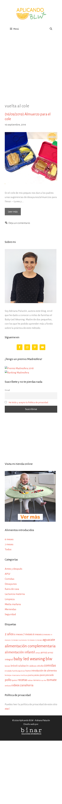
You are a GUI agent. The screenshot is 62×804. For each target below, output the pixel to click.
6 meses (9, 539)
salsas (30, 680)
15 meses (31, 640)
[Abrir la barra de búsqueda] (51, 29)
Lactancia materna (15, 594)
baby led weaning (29, 659)
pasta (30, 675)
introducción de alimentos (44, 670)
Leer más (14, 212)
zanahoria (26, 685)
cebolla (40, 666)
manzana (16, 675)
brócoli (14, 666)
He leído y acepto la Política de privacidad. (28, 402)
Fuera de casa (12, 589)
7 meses (9, 544)
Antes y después (13, 568)
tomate (52, 680)
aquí (7, 708)
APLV (7, 573)
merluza (23, 675)
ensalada (8, 671)
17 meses (38, 640)
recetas (22, 680)
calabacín (23, 665)
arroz (44, 652)
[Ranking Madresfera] (17, 372)
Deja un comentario (19, 223)
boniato (7, 666)
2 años (9, 634)
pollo (8, 680)
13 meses (14, 640)
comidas (50, 665)
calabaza (32, 666)
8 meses (37, 634)
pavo (42, 675)
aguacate (49, 639)
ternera (36, 680)
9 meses (46, 634)
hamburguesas (18, 671)
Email (7, 390)
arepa (37, 653)
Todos (8, 549)
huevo (28, 671)
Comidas (9, 579)
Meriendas (10, 609)
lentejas (8, 675)
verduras (8, 686)
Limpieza (10, 599)
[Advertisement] (31, 66)
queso (14, 680)
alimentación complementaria (30, 646)
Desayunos (11, 584)
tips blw (43, 680)
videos (15, 685)
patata (36, 675)
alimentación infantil (20, 652)
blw (48, 659)
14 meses (23, 640)
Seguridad (10, 614)
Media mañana (13, 604)
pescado (49, 675)
